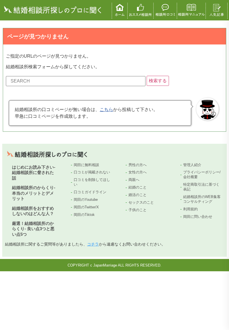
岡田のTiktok (84, 215)
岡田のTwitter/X (86, 207)
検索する (158, 80)
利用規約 (190, 209)
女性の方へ (137, 172)
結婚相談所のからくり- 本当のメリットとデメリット (33, 193)
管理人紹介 (192, 165)
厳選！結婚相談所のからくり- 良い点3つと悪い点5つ (33, 229)
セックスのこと (141, 202)
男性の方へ (137, 165)
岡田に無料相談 (86, 165)
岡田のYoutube (86, 199)
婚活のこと (137, 195)
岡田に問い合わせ (197, 216)
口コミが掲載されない (92, 172)
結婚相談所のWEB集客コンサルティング (202, 199)
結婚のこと (137, 187)
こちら (106, 109)
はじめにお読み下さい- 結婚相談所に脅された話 (33, 172)
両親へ (133, 180)
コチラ (93, 244)
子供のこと (137, 210)
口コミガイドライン (90, 192)
